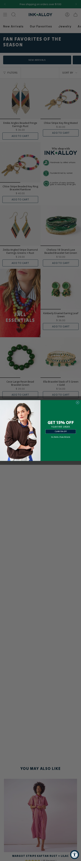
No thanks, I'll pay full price (60, 437)
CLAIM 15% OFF (61, 431)
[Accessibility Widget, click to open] (74, 854)
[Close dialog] (77, 402)
